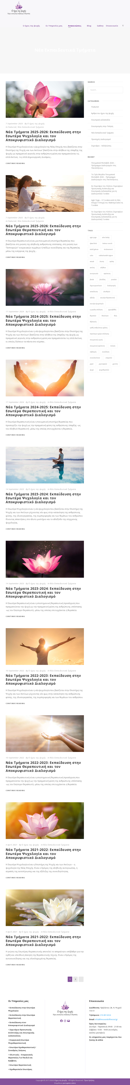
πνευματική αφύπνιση (97, 346)
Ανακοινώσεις (74, 25)
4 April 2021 (11, 844)
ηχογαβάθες (112, 310)
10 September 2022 (15, 670)
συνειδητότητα (95, 358)
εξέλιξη (92, 298)
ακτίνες (92, 267)
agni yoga (93, 237)
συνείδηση (105, 352)
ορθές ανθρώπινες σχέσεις (99, 328)
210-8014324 (105, 1015)
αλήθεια (103, 267)
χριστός (115, 364)
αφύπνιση (107, 273)
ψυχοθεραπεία (104, 370)
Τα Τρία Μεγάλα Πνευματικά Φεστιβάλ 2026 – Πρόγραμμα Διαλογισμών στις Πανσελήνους (104, 177)
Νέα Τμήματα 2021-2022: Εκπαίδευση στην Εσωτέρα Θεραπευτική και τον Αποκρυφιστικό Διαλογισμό (43, 941)
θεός (115, 316)
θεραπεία (93, 316)
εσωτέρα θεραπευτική (107, 298)
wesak (92, 261)
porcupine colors (69, 1083)
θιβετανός (93, 322)
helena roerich (107, 243)
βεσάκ (92, 279)
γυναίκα (114, 279)
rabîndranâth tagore (106, 255)
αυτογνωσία (94, 273)
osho (91, 255)
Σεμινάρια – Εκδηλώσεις (101, 145)
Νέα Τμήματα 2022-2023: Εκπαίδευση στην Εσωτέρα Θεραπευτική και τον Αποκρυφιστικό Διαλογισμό (43, 766)
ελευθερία (106, 292)
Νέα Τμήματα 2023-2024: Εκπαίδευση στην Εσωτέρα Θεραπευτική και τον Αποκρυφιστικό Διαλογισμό (43, 592)
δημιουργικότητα (96, 286)
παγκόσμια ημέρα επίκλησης (99, 334)
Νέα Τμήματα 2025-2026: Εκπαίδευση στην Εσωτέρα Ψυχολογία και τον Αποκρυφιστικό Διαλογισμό (43, 136)
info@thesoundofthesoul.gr (106, 1019)
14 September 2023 (15, 489)
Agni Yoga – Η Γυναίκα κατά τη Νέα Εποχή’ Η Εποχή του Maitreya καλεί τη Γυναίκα (107, 202)
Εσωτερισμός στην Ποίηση (102, 126)
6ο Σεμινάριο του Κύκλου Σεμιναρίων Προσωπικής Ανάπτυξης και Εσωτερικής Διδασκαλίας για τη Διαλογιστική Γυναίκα (107, 190)
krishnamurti (108, 249)
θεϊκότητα (105, 316)
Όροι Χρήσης (89, 1080)
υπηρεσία (108, 358)
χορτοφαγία (103, 364)
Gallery (100, 25)
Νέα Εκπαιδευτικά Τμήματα (31, 127)
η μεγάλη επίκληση (96, 310)
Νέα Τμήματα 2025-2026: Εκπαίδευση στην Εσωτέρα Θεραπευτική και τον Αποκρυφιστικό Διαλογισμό (43, 230)
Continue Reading (15, 163)
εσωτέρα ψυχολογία (96, 304)
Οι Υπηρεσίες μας (54, 25)
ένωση (102, 261)
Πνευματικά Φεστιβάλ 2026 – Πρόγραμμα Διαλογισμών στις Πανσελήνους (103, 165)
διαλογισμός (111, 286)
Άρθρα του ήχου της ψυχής (102, 113)
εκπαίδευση (94, 292)
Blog (89, 25)
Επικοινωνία (112, 25)
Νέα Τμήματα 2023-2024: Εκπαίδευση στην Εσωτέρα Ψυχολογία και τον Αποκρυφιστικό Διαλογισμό (43, 498)
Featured (12, 127)
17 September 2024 (15, 311)
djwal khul (93, 243)
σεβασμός (93, 352)
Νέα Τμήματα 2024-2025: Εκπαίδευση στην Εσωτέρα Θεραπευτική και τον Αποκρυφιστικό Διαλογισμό (43, 411)
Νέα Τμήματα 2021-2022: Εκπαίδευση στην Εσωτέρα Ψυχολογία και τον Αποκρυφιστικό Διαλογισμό (43, 853)
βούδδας (102, 279)
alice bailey (106, 237)
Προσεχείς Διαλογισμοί (101, 139)
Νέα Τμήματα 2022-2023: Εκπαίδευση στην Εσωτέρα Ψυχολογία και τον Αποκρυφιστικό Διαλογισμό (43, 679)
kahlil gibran (94, 249)
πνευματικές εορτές (96, 340)
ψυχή (92, 370)
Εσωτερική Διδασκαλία (100, 120)
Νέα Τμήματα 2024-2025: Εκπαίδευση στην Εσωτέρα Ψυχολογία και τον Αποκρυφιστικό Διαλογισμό (43, 320)
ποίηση (112, 346)
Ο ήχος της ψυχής (31, 25)
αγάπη (112, 261)
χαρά (91, 364)
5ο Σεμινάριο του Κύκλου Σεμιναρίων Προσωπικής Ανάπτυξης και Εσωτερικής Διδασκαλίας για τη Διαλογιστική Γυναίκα (107, 215)
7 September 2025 (14, 123)
